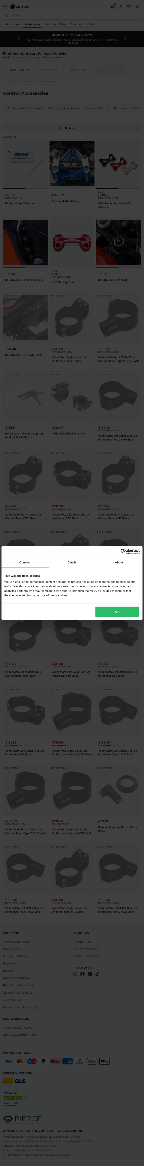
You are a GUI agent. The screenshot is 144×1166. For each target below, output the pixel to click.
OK (117, 611)
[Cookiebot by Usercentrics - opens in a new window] (123, 551)
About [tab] (119, 562)
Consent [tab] (25, 562)
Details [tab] (72, 562)
